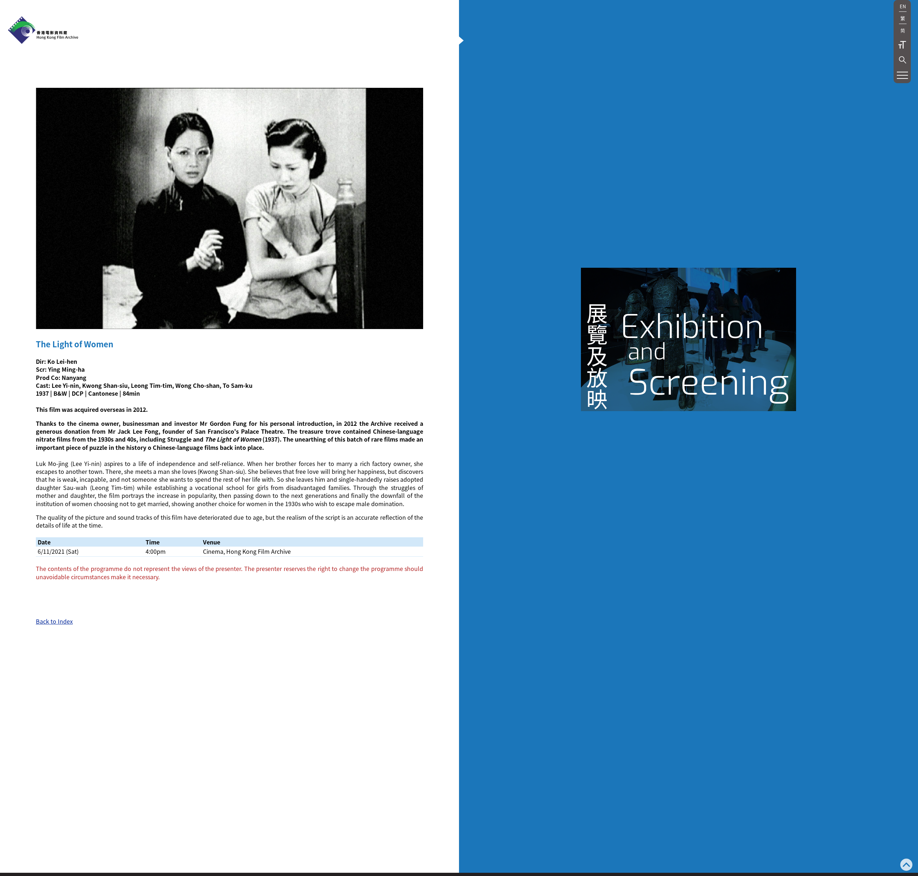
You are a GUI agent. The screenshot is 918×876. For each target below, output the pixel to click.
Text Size (902, 45)
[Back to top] (906, 865)
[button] (902, 60)
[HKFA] (43, 31)
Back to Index (54, 621)
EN (903, 6)
